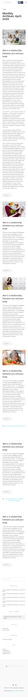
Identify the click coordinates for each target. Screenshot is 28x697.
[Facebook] (19, 2)
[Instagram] (22, 2)
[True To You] (7, 2)
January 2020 (6, 630)
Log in (4, 649)
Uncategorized (7, 639)
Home (4, 9)
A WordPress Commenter (10, 616)
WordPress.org (6, 653)
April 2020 (5, 628)
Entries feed (6, 650)
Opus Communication (17, 690)
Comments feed (7, 652)
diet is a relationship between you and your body (13, 53)
